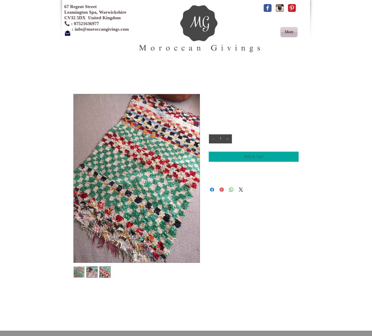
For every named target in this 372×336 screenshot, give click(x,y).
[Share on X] (241, 190)
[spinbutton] (220, 138)
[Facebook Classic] (268, 8)
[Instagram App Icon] (280, 8)
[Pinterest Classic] (292, 8)
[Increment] (228, 138)
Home (78, 75)
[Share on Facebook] (212, 190)
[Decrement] (213, 138)
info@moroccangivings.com (102, 29)
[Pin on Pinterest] (222, 190)
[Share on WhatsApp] (231, 190)
